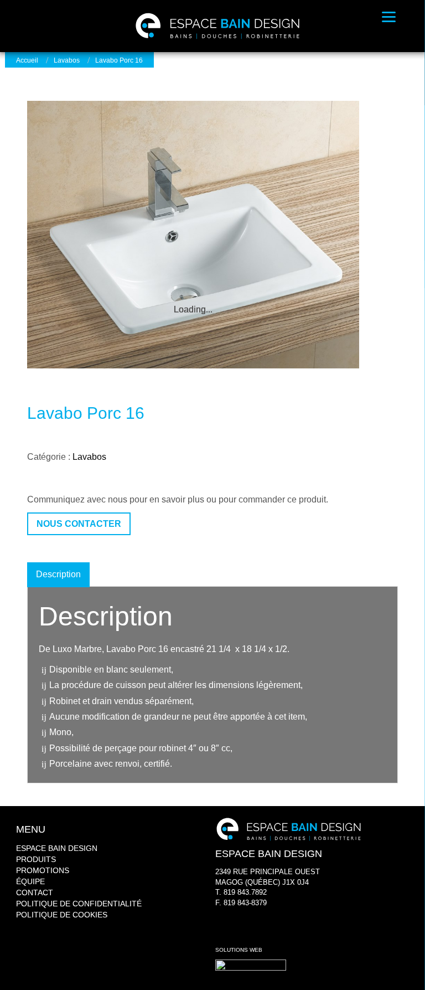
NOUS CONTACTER (79, 524)
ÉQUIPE (30, 881)
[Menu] (389, 16)
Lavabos (67, 60)
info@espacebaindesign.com (261, 913)
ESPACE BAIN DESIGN (56, 848)
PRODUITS (36, 859)
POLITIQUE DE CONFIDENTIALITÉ (79, 903)
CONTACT (34, 892)
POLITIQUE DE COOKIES (61, 914)
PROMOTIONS (42, 870)
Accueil (27, 60)
